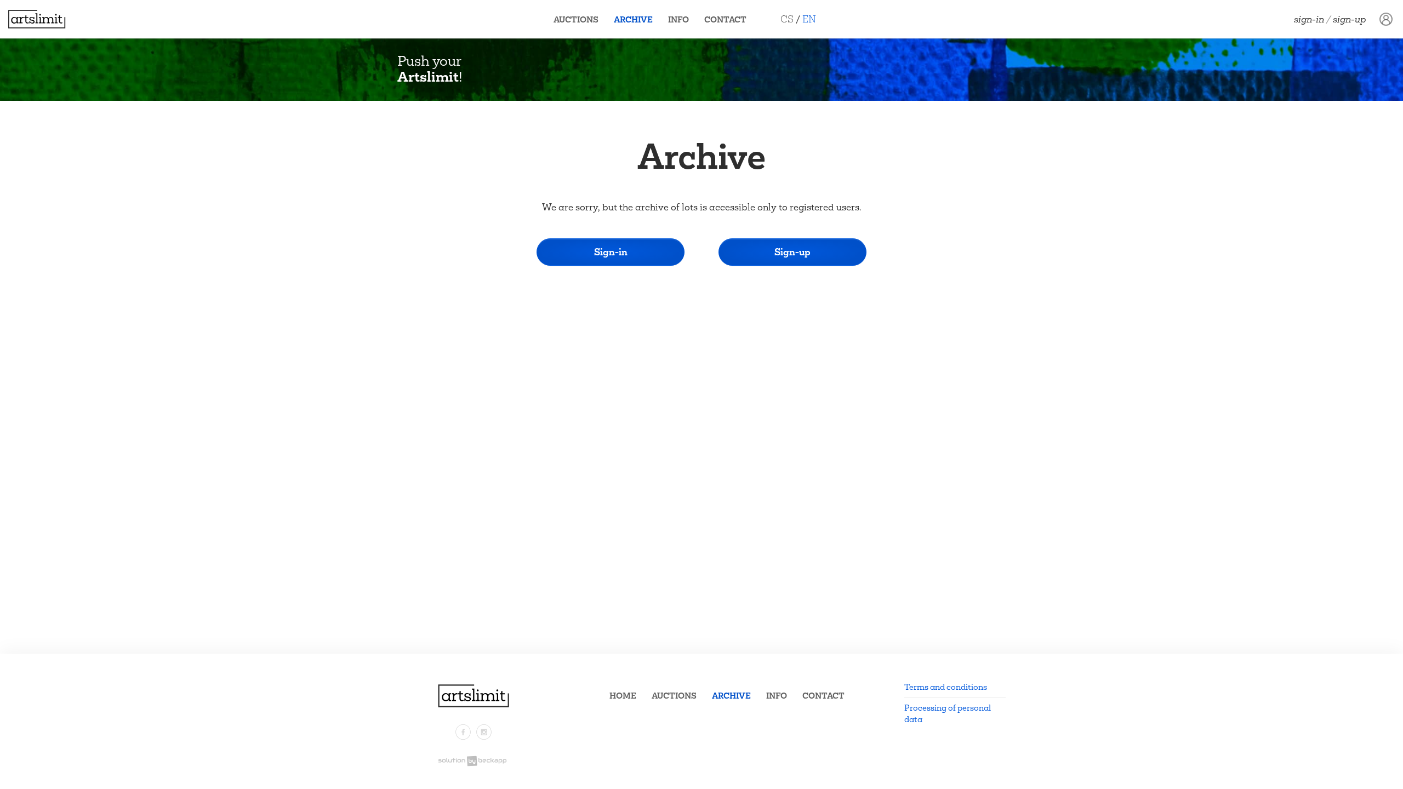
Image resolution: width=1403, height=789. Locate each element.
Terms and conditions (945, 687)
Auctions (576, 19)
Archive (633, 19)
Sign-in (1309, 19)
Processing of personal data (947, 713)
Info (678, 19)
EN (809, 19)
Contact (725, 19)
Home (622, 695)
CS (787, 19)
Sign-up (1349, 19)
